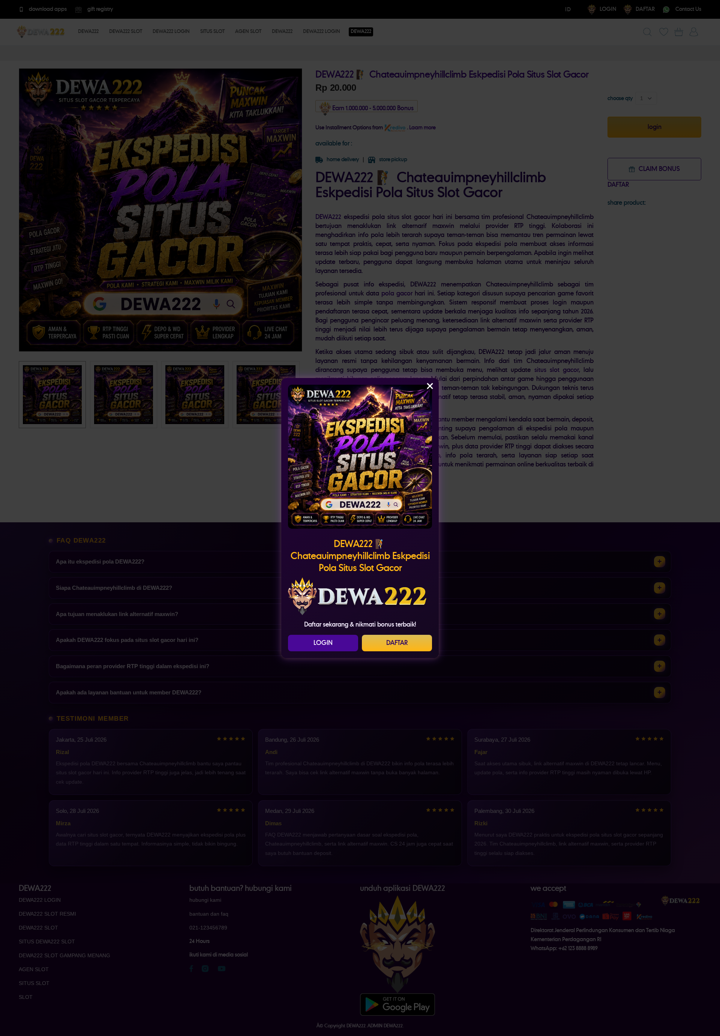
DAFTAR (397, 643)
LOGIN (323, 643)
